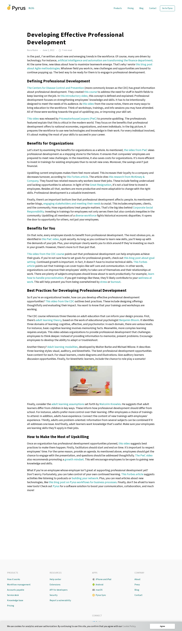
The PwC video (144, 456)
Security (53, 595)
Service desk (13, 595)
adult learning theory (48, 320)
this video (88, 104)
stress (103, 282)
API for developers (59, 589)
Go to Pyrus (167, 8)
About (137, 579)
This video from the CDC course (45, 254)
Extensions (55, 584)
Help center (55, 579)
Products (118, 8)
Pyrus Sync (101, 595)
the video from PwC (135, 150)
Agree (162, 626)
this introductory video (74, 96)
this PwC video (50, 239)
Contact (152, 8)
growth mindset (74, 460)
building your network (85, 478)
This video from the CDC (59, 301)
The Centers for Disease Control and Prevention (55, 88)
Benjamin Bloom (129, 320)
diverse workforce (85, 216)
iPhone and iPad (103, 579)
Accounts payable (15, 589)
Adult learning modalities (62, 347)
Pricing (131, 8)
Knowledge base (15, 600)
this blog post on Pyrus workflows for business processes (83, 482)
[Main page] (16, 8)
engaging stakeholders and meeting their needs (72, 204)
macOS (99, 589)
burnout (116, 282)
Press (137, 584)
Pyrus (56, 486)
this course (90, 92)
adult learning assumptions (67, 404)
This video (33, 119)
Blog (31, 8)
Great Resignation (100, 185)
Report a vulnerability (60, 600)
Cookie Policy (128, 626)
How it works (13, 579)
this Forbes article (77, 177)
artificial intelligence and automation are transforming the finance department (105, 60)
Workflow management (19, 584)
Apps (94, 572)
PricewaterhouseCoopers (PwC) (78, 119)
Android (99, 584)
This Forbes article (132, 474)
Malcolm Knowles (110, 404)
